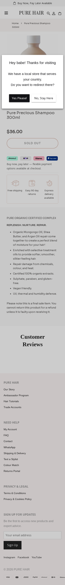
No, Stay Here (43, 98)
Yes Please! (19, 98)
